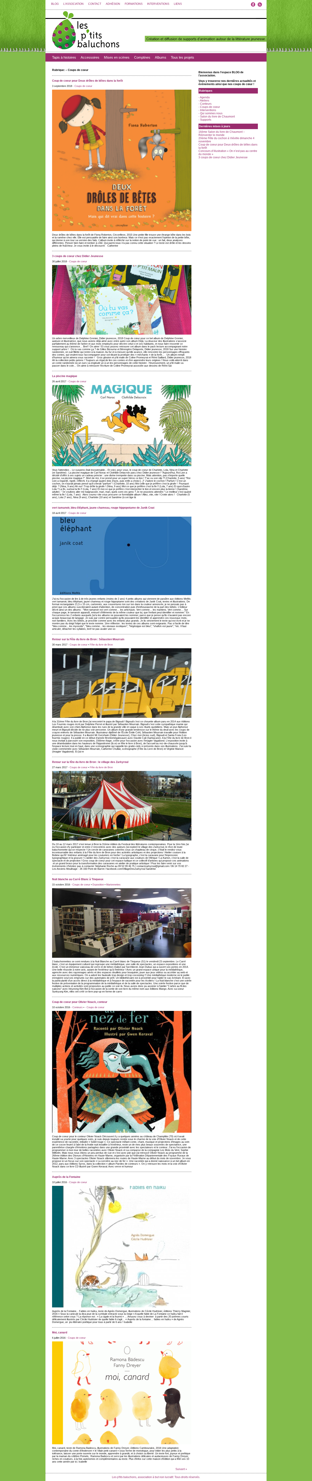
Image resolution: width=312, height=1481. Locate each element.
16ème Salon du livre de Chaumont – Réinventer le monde (221, 133)
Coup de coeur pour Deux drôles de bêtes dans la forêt (87, 80)
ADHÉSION (113, 3)
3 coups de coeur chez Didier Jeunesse (77, 256)
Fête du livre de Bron (101, 644)
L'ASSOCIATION (73, 3)
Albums (160, 57)
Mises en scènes (117, 57)
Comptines (142, 57)
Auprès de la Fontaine (66, 1177)
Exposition (98, 884)
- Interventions (207, 110)
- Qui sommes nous (210, 113)
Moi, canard (59, 1332)
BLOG (55, 3)
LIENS (178, 3)
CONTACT (94, 3)
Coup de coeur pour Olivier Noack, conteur (79, 1002)
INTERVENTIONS (158, 3)
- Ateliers (203, 100)
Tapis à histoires (64, 57)
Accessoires (90, 57)
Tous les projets (182, 57)
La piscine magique (64, 376)
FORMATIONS (134, 3)
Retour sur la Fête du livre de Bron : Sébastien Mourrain (88, 639)
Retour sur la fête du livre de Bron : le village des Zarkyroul (90, 762)
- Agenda (204, 97)
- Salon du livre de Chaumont (216, 116)
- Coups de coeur (82, 86)
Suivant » (181, 1469)
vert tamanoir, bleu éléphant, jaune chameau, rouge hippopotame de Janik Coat (103, 507)
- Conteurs (77, 1007)
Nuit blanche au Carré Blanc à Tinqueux (77, 879)
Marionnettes (113, 884)
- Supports (204, 119)
